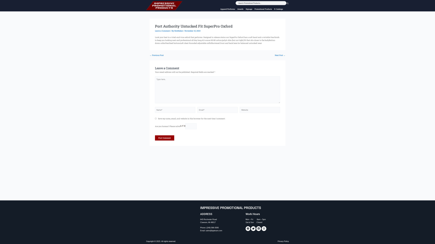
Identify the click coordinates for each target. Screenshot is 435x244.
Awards (240, 9)
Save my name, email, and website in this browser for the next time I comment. (191, 118)
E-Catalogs (278, 9)
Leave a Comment (162, 31)
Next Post (280, 55)
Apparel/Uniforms (227, 9)
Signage (249, 9)
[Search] (287, 3)
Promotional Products (263, 9)
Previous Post (157, 55)
